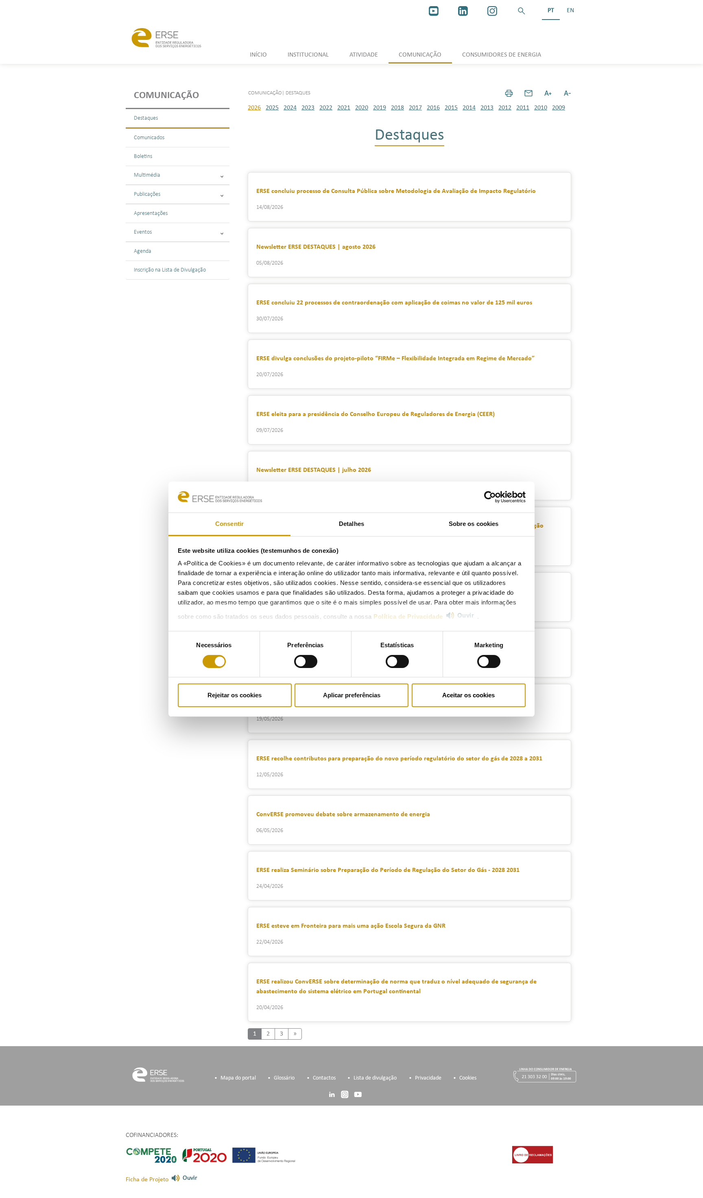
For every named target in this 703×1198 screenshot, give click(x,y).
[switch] (305, 661)
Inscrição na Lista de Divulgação (170, 270)
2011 (522, 108)
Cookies (467, 1078)
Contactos (324, 1078)
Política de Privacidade (408, 616)
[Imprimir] (509, 93)
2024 (290, 108)
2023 (307, 108)
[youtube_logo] (434, 11)
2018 (397, 108)
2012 (504, 108)
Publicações (147, 194)
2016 (433, 108)
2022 (325, 108)
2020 (361, 108)
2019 (379, 108)
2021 (343, 108)
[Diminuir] (567, 93)
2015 (451, 108)
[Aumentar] (548, 93)
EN (570, 10)
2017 (415, 108)
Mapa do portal (238, 1078)
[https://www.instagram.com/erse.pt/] (492, 11)
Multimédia (147, 175)
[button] (522, 11)
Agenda (142, 251)
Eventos (143, 232)
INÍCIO (258, 55)
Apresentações (151, 213)
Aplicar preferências (351, 695)
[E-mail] (528, 93)
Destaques (146, 118)
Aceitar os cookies (468, 695)
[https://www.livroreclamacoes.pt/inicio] (532, 1155)
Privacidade (428, 1078)
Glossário (284, 1078)
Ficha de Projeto (147, 1179)
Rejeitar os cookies (234, 695)
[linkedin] (463, 11)
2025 (272, 108)
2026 (254, 108)
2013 (486, 108)
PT (551, 10)
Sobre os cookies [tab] (474, 523)
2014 (469, 108)
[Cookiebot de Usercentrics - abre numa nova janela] (490, 497)
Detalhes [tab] (351, 523)
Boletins (143, 156)
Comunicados (149, 138)
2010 (540, 108)
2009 (558, 108)
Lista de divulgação (375, 1078)
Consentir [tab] (229, 523)
